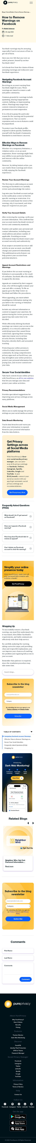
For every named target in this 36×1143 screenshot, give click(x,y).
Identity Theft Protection (18, 1048)
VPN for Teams (18, 1050)
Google (18, 1074)
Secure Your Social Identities (13, 742)
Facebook (18, 1061)
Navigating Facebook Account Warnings (17, 736)
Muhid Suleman (9, 28)
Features (18, 1031)
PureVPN (18, 1045)
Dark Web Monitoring (18, 1037)
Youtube (31, 1107)
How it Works (18, 1022)
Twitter (18, 1066)
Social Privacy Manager (18, 1057)
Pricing (18, 1027)
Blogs (3, 12)
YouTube (18, 1076)
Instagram (18, 1063)
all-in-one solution (26, 378)
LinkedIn (18, 1068)
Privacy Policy (24, 709)
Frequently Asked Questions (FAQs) (15, 745)
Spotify (18, 1071)
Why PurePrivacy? (18, 1019)
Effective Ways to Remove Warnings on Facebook (17, 739)
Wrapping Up (8, 748)
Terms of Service (12, 709)
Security (18, 1025)
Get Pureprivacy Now (17, 492)
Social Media (10, 12)
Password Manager (18, 1053)
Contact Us (18, 1094)
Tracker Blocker (18, 1035)
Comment (26, 979)
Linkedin (25, 1107)
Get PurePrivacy (18, 584)
